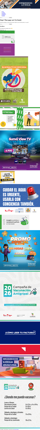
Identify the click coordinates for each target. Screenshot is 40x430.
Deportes (3, 15)
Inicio (3, 11)
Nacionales (3, 13)
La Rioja (3, 12)
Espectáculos (4, 14)
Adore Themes (16, 429)
